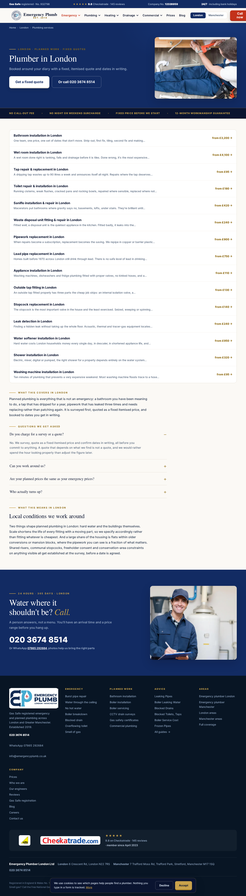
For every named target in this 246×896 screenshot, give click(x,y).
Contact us (16, 818)
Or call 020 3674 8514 (76, 82)
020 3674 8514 (38, 639)
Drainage (129, 15)
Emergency (69, 15)
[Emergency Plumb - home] (33, 698)
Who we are (16, 782)
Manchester (216, 15)
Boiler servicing (119, 708)
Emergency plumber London (217, 696)
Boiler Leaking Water (167, 702)
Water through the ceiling (81, 702)
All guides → (162, 731)
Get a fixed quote (29, 82)
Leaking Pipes (163, 696)
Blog (182, 15)
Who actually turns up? (26, 491)
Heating (110, 15)
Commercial (151, 15)
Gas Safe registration (22, 800)
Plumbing (90, 15)
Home (12, 27)
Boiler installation (120, 702)
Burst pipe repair (75, 696)
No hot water (73, 708)
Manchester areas (210, 718)
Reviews (14, 794)
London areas (207, 712)
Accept (183, 885)
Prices (170, 15)
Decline (164, 885)
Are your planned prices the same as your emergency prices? (52, 478)
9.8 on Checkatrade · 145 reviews (126, 840)
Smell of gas (73, 731)
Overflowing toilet (76, 725)
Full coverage (207, 724)
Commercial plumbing (123, 725)
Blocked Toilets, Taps (168, 714)
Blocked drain (73, 720)
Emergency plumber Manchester (211, 704)
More (89, 887)
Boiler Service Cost (166, 720)
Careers (14, 812)
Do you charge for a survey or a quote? (37, 434)
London (198, 15)
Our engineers (18, 788)
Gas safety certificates (124, 720)
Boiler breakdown (76, 714)
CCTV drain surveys (122, 714)
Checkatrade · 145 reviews (99, 4)
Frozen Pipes (163, 725)
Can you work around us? (27, 465)
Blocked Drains (164, 708)
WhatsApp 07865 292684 (26, 745)
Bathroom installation (123, 696)
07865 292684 (37, 648)
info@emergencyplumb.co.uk (27, 756)
